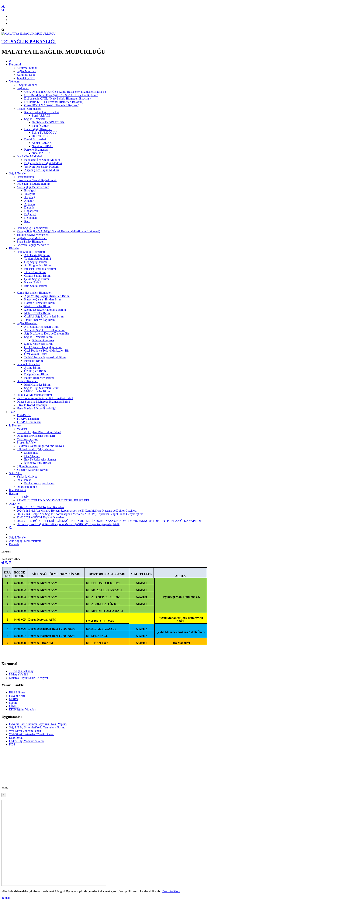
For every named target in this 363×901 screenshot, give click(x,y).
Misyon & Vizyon (27, 439)
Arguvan (29, 204)
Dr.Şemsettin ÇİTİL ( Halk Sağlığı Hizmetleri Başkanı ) (57, 98)
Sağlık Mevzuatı (26, 71)
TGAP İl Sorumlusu (29, 422)
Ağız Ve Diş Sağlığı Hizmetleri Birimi (47, 296)
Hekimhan (30, 217)
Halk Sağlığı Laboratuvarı (32, 228)
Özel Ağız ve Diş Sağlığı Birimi (43, 347)
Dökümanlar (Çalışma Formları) (36, 435)
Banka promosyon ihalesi (39, 483)
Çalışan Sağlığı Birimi (37, 275)
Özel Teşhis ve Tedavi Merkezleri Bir (46, 350)
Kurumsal (15, 64)
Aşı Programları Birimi (37, 265)
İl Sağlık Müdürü (27, 84)
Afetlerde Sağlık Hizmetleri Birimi (44, 330)
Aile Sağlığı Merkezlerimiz (33, 187)
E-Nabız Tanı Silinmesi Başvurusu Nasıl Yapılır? (38, 724)
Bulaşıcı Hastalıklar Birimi (40, 268)
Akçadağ (29, 197)
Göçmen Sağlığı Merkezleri (33, 245)
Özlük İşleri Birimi (35, 371)
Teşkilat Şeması (26, 78)
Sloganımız (31, 452)
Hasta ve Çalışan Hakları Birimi (43, 299)
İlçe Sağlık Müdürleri (29, 156)
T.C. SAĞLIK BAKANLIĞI (29, 41)
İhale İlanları (24, 480)
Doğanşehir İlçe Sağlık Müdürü (43, 163)
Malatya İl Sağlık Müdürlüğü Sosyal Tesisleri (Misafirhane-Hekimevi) (58, 231)
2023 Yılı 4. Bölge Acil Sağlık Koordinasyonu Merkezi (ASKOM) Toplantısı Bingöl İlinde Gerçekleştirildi (80, 514)
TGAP (13, 411)
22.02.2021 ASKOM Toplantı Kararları (40, 517)
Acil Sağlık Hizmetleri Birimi (41, 326)
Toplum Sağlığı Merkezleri (33, 234)
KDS (12, 744)
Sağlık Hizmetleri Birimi (38, 336)
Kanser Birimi (32, 282)
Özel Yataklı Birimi (35, 354)
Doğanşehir (31, 210)
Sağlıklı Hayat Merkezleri (32, 238)
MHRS (13, 699)
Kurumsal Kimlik (27, 67)
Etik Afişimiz (32, 456)
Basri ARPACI (41, 115)
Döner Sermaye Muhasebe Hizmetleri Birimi (43, 401)
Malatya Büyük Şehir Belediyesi (28, 677)
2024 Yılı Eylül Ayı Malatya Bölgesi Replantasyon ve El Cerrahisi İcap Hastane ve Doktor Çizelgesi (77, 510)
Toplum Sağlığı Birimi (37, 258)
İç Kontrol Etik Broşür (37, 463)
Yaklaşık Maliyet (27, 476)
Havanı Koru (17, 695)
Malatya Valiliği (18, 674)
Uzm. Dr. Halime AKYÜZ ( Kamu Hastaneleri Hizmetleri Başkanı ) (65, 91)
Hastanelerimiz (25, 176)
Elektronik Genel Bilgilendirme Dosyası (40, 445)
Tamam (6, 897)
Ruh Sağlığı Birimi (35, 285)
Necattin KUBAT (42, 146)
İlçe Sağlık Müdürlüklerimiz (33, 183)
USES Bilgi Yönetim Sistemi (26, 741)
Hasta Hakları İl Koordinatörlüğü (36, 408)
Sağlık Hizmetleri (34, 119)
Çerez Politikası (171, 891)
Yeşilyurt (29, 193)
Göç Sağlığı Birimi (35, 262)
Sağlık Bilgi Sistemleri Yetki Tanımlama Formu (37, 727)
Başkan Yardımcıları (29, 108)
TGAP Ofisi (24, 415)
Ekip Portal (15, 737)
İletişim (13, 493)
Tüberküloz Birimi (35, 272)
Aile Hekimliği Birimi (37, 255)
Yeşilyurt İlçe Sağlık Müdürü (41, 166)
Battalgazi (30, 190)
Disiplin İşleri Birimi (36, 374)
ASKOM (14, 503)
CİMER (14, 706)
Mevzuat (22, 428)
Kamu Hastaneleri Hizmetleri (41, 112)
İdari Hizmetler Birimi (37, 306)
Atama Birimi (32, 367)
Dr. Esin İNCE (41, 136)
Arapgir (28, 200)
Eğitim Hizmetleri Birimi (39, 377)
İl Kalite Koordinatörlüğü (32, 405)
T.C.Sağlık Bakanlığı (21, 671)
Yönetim (14, 81)
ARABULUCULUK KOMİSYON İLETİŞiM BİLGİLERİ (53, 500)
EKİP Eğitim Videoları (22, 709)
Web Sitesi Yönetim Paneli (25, 730)
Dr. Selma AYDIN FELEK (48, 122)
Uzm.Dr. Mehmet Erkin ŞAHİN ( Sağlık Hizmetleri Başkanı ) (61, 95)
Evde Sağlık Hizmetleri (30, 241)
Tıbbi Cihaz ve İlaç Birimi (39, 319)
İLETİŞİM (23, 497)
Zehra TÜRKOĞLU (44, 132)
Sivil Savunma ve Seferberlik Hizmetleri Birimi (45, 398)
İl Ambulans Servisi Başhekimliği (37, 180)
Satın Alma (15, 473)
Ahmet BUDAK (42, 142)
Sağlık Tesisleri (18, 173)
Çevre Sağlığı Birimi (36, 279)
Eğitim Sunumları (27, 466)
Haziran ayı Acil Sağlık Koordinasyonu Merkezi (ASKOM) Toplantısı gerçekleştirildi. (68, 524)
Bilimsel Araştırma (43, 340)
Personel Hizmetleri (36, 149)
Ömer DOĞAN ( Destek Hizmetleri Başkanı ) (51, 105)
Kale (27, 221)
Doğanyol (30, 214)
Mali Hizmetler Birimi (37, 313)
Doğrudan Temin (27, 486)
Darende (29, 207)
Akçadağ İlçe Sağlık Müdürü (41, 170)
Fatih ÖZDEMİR (42, 125)
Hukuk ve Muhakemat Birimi (34, 394)
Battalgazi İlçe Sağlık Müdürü (42, 159)
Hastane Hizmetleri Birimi (39, 302)
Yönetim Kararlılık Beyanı (32, 469)
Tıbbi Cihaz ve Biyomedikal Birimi (45, 357)
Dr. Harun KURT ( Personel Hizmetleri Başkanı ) (53, 101)
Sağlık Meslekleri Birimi (38, 343)
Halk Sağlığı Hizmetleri (38, 129)
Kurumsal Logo (26, 74)
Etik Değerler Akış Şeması (40, 459)
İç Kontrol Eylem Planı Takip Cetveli (39, 432)
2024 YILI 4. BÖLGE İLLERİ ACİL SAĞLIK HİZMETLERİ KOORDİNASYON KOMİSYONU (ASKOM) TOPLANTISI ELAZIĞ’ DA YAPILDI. (109, 520)
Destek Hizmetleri (35, 139)
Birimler (14, 248)
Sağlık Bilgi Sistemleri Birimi (41, 388)
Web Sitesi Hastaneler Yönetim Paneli (31, 734)
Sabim (13, 702)
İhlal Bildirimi (17, 490)
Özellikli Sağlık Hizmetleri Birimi (44, 316)
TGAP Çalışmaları (28, 418)
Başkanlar (23, 88)
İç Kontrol (15, 425)
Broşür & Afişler (26, 442)
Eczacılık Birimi (33, 360)
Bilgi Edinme (17, 692)
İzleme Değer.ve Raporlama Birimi (45, 309)
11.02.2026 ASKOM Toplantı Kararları (40, 507)
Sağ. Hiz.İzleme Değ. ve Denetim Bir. (47, 333)
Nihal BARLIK (41, 153)
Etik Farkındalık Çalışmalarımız (35, 449)
